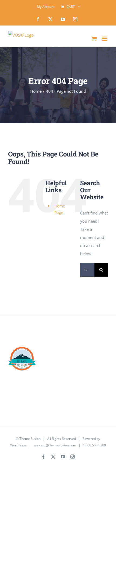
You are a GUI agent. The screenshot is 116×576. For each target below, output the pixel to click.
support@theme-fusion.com (55, 445)
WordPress (18, 445)
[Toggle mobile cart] (94, 38)
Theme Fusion (29, 438)
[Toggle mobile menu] (105, 38)
